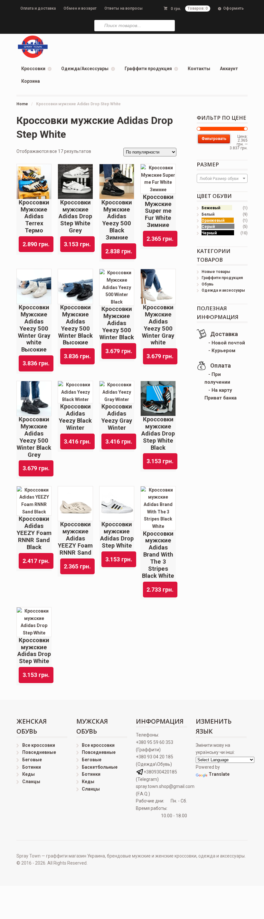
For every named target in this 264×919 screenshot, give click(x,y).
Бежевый (211, 208)
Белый (208, 214)
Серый (208, 226)
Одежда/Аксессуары (84, 68)
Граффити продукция (148, 68)
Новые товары (216, 271)
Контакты (199, 68)
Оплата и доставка (38, 8)
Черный (209, 233)
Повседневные (39, 752)
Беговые (32, 759)
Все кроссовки (38, 745)
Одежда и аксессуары (223, 290)
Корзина (30, 81)
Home (22, 104)
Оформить (233, 8)
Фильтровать (214, 138)
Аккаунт (229, 68)
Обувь (207, 284)
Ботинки (31, 767)
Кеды (28, 774)
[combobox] (222, 178)
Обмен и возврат (80, 8)
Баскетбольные (100, 767)
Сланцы (31, 781)
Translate (219, 774)
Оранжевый (213, 220)
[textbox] (222, 178)
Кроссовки (33, 68)
